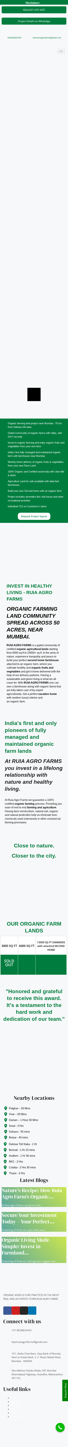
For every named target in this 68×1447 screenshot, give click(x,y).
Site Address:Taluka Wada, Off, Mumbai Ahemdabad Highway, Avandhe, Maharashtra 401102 (37, 1374)
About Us (16, 1401)
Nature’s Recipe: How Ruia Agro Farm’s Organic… (32, 1193)
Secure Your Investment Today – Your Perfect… (29, 1218)
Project (15, 1405)
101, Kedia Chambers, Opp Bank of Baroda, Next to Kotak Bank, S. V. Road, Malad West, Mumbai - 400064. (36, 1357)
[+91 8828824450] (7, 1332)
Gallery (15, 1412)
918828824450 (14, 38)
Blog (13, 1409)
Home (14, 1397)
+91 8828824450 (22, 1330)
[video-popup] (34, 394)
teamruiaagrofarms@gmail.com (47, 38)
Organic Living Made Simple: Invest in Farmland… (25, 1246)
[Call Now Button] (60, 1427)
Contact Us (17, 1416)
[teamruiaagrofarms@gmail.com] (7, 1344)
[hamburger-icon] (61, 51)
